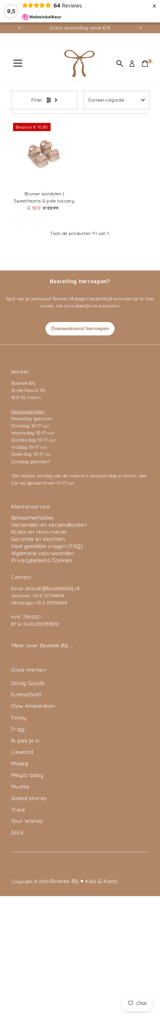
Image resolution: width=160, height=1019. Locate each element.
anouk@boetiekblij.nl (52, 588)
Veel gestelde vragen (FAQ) (47, 546)
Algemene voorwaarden (42, 553)
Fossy (18, 717)
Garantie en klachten (38, 539)
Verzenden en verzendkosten (49, 524)
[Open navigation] (18, 63)
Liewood (22, 752)
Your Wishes (26, 821)
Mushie (20, 786)
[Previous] (19, 27)
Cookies (62, 560)
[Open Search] (119, 63)
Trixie (18, 809)
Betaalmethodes (32, 517)
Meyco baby (27, 775)
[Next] (140, 27)
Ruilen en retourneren (39, 532)
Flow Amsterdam (33, 706)
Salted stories (29, 798)
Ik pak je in (25, 740)
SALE (17, 832)
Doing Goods (28, 683)
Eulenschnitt (26, 694)
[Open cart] (145, 63)
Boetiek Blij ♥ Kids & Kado (84, 881)
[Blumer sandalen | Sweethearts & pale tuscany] (44, 154)
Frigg (18, 729)
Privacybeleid (28, 560)
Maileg (19, 763)
